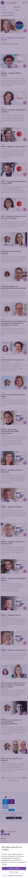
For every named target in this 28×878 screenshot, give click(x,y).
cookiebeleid (10, 875)
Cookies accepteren (14, 868)
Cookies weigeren (14, 872)
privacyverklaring (18, 875)
